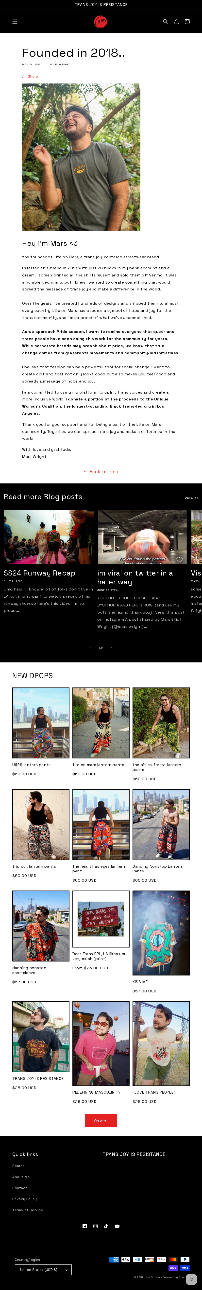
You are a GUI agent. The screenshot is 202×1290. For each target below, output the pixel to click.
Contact (19, 1188)
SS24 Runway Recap (39, 573)
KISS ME (140, 982)
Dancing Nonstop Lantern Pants (158, 869)
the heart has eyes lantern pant (98, 869)
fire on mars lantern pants (98, 765)
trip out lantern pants (34, 866)
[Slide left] (90, 648)
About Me (21, 1177)
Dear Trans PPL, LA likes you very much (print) (99, 956)
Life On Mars (153, 1277)
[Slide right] (111, 648)
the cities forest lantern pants (157, 767)
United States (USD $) (38, 1270)
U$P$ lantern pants (31, 765)
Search (18, 1166)
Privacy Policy (24, 1199)
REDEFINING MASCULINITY (96, 1092)
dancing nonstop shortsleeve (29, 970)
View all (191, 498)
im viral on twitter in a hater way (135, 577)
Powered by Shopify (176, 1277)
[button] (14, 21)
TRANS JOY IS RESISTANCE (38, 1078)
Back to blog (104, 471)
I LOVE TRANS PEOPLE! (154, 1092)
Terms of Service (27, 1210)
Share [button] (33, 76)
